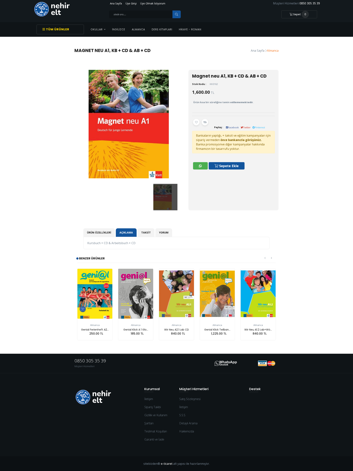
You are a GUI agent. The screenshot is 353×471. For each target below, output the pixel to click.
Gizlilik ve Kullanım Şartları (155, 419)
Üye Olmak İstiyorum (152, 3)
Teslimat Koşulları (155, 431)
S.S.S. (182, 415)
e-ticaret (166, 464)
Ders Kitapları (162, 29)
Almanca (138, 29)
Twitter (247, 127)
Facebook (233, 127)
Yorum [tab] (163, 232)
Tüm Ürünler (57, 29)
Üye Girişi (131, 3)
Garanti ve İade (154, 439)
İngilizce (118, 29)
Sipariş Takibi (152, 407)
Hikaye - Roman (190, 29)
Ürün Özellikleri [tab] (99, 232)
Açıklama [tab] (126, 232)
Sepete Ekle (228, 166)
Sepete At (97, 340)
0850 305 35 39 (309, 3)
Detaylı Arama (188, 423)
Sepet (299, 14)
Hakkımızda (186, 431)
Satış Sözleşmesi (190, 399)
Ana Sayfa (116, 3)
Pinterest (260, 127)
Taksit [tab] (146, 232)
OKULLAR (97, 29)
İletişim (148, 399)
